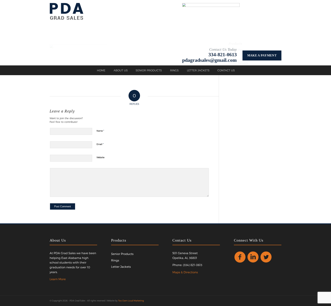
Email (100, 144)
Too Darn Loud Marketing (131, 300)
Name (100, 130)
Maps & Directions (185, 272)
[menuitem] (101, 70)
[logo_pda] (67, 11)
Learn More (58, 279)
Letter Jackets (121, 266)
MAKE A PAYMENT (262, 55)
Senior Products (122, 254)
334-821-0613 (222, 54)
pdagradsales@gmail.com (209, 60)
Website (100, 157)
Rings (115, 260)
